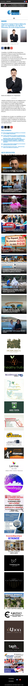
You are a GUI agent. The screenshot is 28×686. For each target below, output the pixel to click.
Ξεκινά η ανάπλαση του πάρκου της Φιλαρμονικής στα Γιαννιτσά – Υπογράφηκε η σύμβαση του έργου (14, 136)
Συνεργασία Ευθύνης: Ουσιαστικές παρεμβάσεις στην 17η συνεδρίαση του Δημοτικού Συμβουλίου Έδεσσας (13, 270)
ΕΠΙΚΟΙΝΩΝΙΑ (9, 1)
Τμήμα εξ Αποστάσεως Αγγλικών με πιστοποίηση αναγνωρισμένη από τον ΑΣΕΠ (14, 144)
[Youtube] (26, 1)
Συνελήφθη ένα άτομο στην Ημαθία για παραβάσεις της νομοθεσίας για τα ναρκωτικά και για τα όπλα (13, 311)
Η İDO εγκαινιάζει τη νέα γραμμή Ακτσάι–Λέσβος (14, 331)
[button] (14, 18)
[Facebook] (24, 1)
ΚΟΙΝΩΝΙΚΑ (4, 21)
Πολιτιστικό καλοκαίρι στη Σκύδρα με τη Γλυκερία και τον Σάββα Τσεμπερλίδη (14, 133)
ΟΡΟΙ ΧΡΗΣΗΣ (3, 1)
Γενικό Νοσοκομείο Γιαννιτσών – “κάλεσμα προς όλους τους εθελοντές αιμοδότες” (14, 147)
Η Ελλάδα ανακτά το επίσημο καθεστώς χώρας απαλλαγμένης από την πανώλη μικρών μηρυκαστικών (14, 291)
